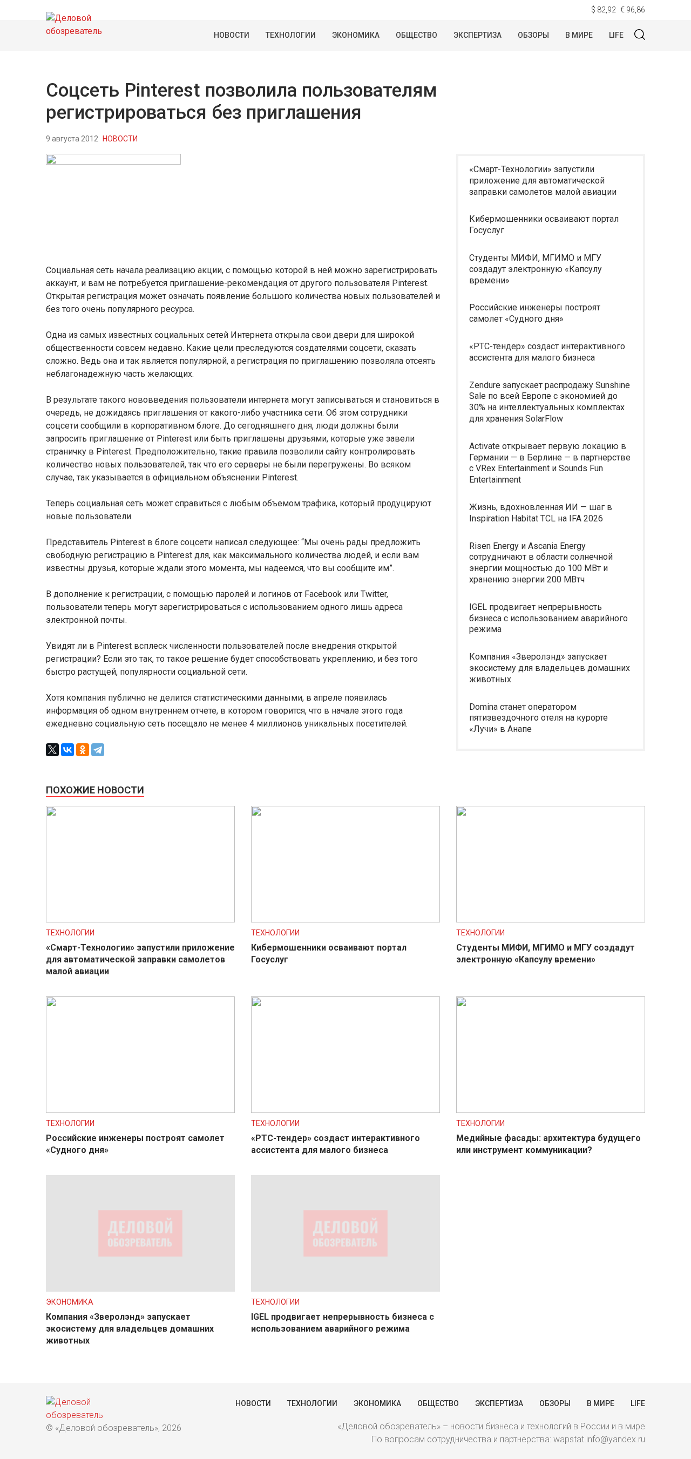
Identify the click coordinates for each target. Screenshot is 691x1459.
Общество (416, 35)
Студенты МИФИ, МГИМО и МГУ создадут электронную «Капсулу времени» (535, 269)
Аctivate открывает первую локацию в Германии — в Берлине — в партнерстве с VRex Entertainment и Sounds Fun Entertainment (550, 463)
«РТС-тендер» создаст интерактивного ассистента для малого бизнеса (547, 352)
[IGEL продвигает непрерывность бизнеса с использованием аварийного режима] (345, 1289)
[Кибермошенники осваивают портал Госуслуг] (345, 919)
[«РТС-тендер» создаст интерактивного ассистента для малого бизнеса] (345, 1110)
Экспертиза (477, 35)
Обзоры (533, 35)
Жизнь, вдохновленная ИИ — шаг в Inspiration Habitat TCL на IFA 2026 (540, 513)
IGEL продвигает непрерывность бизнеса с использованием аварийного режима (548, 618)
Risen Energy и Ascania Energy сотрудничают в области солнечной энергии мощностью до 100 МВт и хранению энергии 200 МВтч (541, 563)
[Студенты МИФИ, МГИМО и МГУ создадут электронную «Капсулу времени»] (550, 919)
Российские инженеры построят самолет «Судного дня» (534, 313)
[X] (52, 749)
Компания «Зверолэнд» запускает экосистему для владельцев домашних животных (549, 668)
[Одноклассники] (82, 749)
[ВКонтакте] (67, 749)
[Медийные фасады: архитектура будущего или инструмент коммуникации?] (550, 1110)
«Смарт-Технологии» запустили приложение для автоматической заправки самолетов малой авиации (543, 180)
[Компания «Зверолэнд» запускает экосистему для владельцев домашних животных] (140, 1289)
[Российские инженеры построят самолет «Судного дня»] (140, 1110)
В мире (579, 35)
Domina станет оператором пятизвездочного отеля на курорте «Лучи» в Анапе (538, 718)
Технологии (291, 35)
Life (616, 35)
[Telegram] (97, 749)
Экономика (356, 35)
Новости (231, 35)
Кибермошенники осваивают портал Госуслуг (544, 224)
